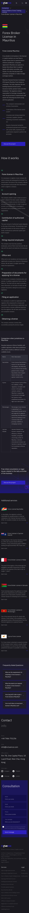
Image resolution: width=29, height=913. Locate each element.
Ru (22, 3)
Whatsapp (6, 776)
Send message (9, 832)
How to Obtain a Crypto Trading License (10, 876)
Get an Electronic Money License (9, 895)
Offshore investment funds (7, 906)
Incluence (5, 8)
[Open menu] (26, 3)
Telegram (18, 771)
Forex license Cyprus (17, 382)
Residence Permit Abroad (7, 884)
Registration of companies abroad (9, 903)
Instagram (6, 771)
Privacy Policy (21, 828)
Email (2, 744)
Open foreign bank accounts (8, 870)
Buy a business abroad (6, 890)
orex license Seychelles (18, 362)
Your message (8, 819)
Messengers (4, 768)
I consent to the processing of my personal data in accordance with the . (15, 827)
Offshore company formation (8, 901)
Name (6, 796)
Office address (4, 753)
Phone (2, 735)
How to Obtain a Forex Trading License (11, 11)
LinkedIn (18, 776)
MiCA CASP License (6, 898)
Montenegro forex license (19, 407)
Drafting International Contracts (9, 881)
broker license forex (8, 60)
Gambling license (5, 909)
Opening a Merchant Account (8, 878)
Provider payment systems (7, 887)
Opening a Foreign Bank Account (9, 873)
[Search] (16, 3)
